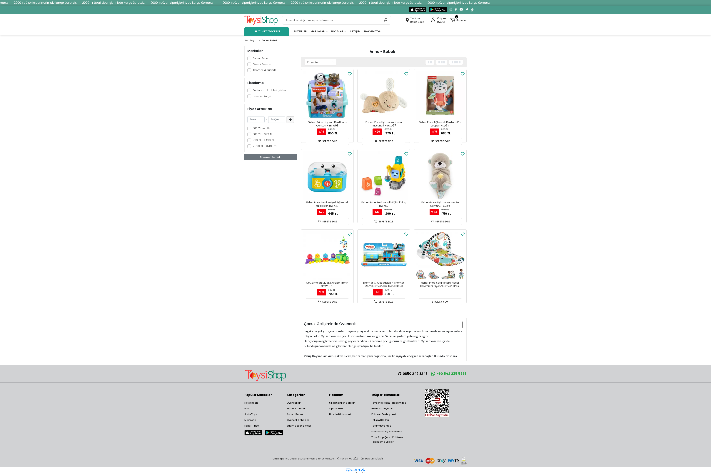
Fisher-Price (260, 58)
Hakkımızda (372, 31)
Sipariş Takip (336, 408)
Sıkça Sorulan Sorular (342, 403)
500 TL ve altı (261, 128)
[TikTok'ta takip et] (472, 9)
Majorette (250, 420)
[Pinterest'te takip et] (467, 9)
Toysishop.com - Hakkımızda (388, 403)
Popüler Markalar (258, 395)
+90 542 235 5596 (452, 373)
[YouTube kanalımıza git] (461, 9)
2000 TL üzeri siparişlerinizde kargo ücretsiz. (45, 3)
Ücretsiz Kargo (262, 96)
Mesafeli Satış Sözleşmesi (386, 431)
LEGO (247, 408)
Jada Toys (250, 414)
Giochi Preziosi (262, 64)
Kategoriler (296, 395)
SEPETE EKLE (329, 141)
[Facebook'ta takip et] (456, 9)
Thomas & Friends (264, 70)
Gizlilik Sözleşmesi (382, 408)
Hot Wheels (251, 403)
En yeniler (300, 31)
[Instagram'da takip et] (451, 9)
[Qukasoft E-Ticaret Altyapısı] (355, 471)
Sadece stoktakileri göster (269, 90)
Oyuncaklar (294, 403)
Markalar (318, 31)
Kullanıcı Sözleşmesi (383, 414)
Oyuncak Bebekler (298, 420)
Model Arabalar (296, 408)
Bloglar (337, 31)
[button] (458, 20)
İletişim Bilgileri (380, 420)
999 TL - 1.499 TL (263, 140)
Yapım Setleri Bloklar (299, 425)
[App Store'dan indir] (417, 9)
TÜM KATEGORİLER (269, 31)
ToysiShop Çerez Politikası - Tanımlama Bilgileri (388, 439)
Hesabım (336, 395)
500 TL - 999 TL (263, 134)
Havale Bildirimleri (340, 414)
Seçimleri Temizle (270, 157)
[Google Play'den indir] (438, 9)
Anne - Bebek (295, 414)
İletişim (355, 31)
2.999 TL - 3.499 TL (265, 146)
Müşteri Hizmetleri (385, 395)
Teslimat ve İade (381, 425)
